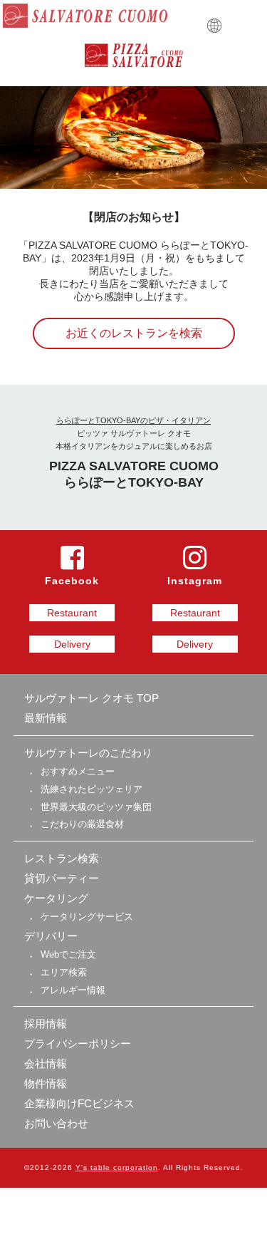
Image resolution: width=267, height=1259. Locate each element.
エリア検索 (64, 972)
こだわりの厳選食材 (82, 824)
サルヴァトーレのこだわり (88, 753)
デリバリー (51, 936)
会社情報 (45, 1063)
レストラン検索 (61, 858)
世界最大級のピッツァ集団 (96, 807)
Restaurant (72, 612)
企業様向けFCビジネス (79, 1103)
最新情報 (45, 718)
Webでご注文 (68, 954)
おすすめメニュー (78, 771)
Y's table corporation (116, 1167)
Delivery (72, 644)
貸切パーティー (61, 878)
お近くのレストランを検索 (134, 333)
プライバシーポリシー (77, 1043)
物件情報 (45, 1083)
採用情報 (45, 1023)
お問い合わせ (56, 1123)
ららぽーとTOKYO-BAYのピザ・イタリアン (133, 420)
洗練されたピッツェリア (91, 789)
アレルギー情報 (73, 990)
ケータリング (56, 898)
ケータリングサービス (87, 916)
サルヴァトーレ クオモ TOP (91, 698)
